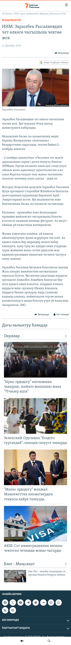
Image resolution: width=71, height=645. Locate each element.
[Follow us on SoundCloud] (43, 602)
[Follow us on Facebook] (5, 602)
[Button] (61, 53)
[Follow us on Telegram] (28, 602)
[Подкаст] (13, 610)
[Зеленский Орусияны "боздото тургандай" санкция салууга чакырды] (35, 416)
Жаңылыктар (11, 20)
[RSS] (5, 610)
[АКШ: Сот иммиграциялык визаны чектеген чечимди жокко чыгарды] (35, 524)
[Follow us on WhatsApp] (58, 602)
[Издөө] (49, 641)
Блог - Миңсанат (19, 564)
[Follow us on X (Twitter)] (13, 602)
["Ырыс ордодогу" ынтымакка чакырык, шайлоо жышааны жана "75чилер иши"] (35, 360)
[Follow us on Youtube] (20, 602)
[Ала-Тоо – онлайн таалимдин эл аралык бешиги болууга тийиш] (15, 576)
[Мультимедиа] (22, 641)
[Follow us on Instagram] (51, 602)
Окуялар (12, 336)
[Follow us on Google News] (36, 602)
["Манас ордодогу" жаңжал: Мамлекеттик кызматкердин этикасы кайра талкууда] (35, 467)
